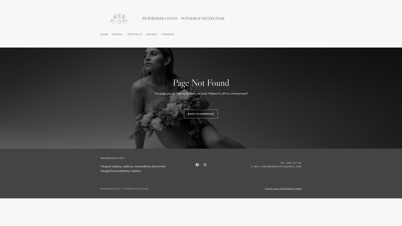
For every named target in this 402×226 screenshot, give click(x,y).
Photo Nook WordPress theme (283, 189)
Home (104, 34)
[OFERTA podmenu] (123, 34)
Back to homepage (201, 114)
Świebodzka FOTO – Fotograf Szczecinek (183, 18)
